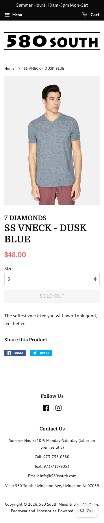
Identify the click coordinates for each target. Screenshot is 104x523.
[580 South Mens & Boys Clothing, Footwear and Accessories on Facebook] (46, 409)
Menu (16, 14)
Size (8, 268)
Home (9, 68)
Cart (95, 15)
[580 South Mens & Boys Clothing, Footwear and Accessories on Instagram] (58, 409)
